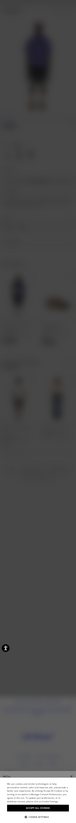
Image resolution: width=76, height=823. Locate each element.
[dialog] (38, 800)
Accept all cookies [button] (38, 808)
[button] (38, 817)
